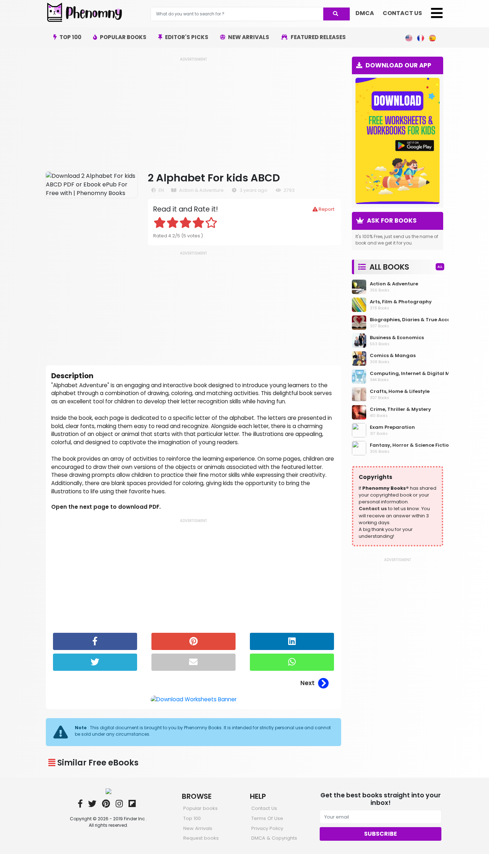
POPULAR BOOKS (122, 37)
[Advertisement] (193, 112)
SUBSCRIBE (380, 834)
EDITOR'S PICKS (186, 37)
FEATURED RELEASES (318, 37)
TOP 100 (69, 37)
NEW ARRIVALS (248, 37)
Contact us (373, 509)
